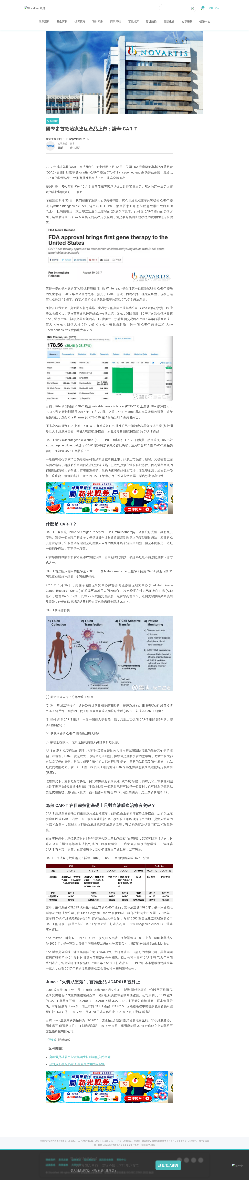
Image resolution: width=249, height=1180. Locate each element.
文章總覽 (187, 21)
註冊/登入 (214, 8)
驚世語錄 (151, 21)
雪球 (60, 147)
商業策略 (115, 21)
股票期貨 (44, 21)
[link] (109, 497)
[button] (101, 510)
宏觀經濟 (133, 21)
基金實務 (62, 21)
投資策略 (80, 21)
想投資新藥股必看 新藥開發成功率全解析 (77, 1064)
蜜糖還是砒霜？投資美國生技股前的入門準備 (79, 1057)
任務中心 (204, 21)
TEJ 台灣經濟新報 (85, 1141)
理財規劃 (97, 21)
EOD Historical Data (104, 1141)
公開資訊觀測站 (123, 1141)
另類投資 (169, 21)
